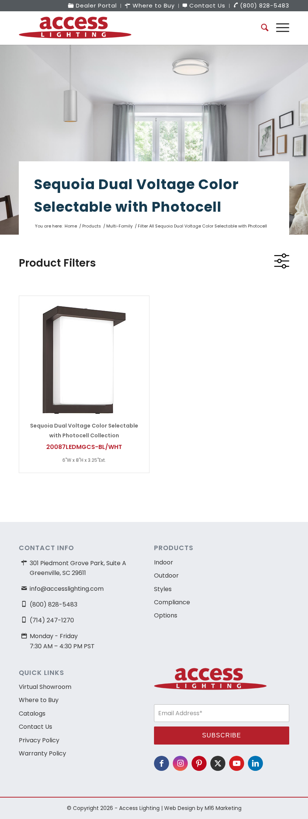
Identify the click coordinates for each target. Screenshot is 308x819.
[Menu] (279, 28)
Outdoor (166, 575)
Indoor (163, 562)
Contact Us (35, 726)
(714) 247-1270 (52, 620)
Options (165, 615)
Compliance (172, 602)
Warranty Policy (42, 753)
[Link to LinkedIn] (255, 763)
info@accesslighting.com (67, 588)
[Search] (261, 28)
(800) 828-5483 (53, 604)
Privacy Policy (39, 740)
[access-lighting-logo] (75, 28)
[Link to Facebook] (161, 763)
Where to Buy (39, 700)
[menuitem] (92, 6)
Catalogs (32, 713)
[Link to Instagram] (180, 763)
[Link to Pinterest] (199, 763)
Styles (163, 589)
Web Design (179, 808)
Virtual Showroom (45, 686)
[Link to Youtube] (236, 763)
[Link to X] (217, 763)
